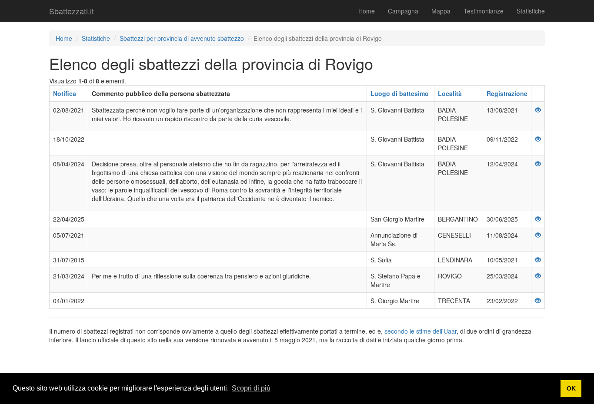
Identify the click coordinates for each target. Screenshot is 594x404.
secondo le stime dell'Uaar (420, 331)
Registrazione (507, 93)
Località (450, 93)
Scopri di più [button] (251, 388)
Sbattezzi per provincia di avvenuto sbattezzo (182, 38)
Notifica (64, 93)
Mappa (441, 11)
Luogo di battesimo (399, 93)
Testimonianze (484, 11)
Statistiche (531, 11)
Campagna (403, 11)
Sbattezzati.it (71, 11)
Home (366, 11)
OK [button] (571, 388)
